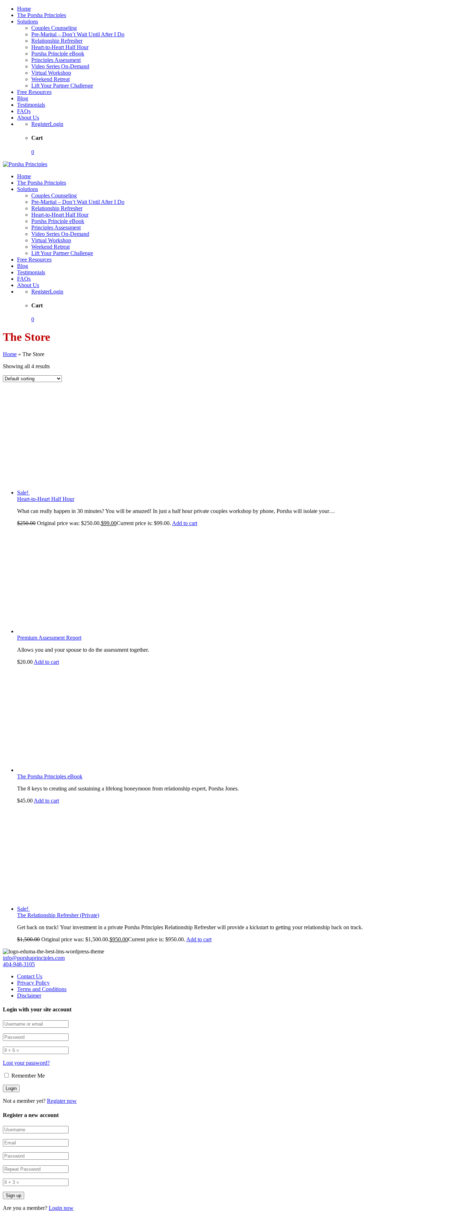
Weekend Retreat (50, 79)
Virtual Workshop (51, 73)
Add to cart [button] (184, 523)
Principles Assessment (56, 60)
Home (24, 9)
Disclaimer (29, 996)
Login (56, 124)
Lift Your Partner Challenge (62, 86)
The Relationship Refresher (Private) (58, 915)
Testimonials (31, 105)
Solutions (27, 21)
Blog (22, 98)
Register (40, 124)
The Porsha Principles (41, 15)
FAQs (24, 111)
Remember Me (27, 1076)
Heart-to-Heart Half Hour (60, 47)
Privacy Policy (33, 983)
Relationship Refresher (56, 41)
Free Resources (34, 92)
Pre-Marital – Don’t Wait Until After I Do (77, 34)
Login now (61, 1208)
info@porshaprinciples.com (34, 958)
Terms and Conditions (41, 989)
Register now (62, 1101)
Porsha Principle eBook (57, 54)
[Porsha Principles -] (25, 164)
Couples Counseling (54, 28)
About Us (28, 118)
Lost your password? (26, 1063)
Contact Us (29, 976)
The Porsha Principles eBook (49, 776)
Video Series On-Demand (60, 66)
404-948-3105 (19, 964)
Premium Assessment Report (49, 638)
